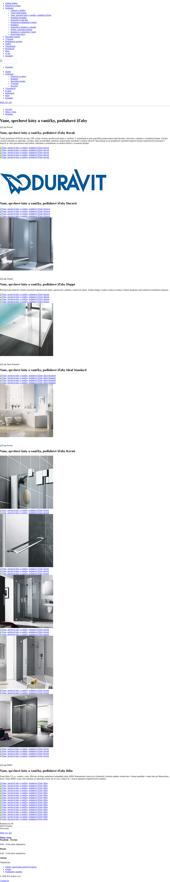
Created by (4, 881)
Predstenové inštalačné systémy (24, 22)
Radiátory (15, 25)
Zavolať (8, 109)
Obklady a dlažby (18, 10)
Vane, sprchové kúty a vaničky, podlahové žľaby (31, 15)
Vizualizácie (10, 46)
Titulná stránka (11, 3)
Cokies (8, 869)
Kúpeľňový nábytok (19, 20)
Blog (7, 51)
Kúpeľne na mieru (13, 6)
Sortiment (9, 8)
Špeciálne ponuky (12, 37)
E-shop (8, 91)
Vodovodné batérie (18, 13)
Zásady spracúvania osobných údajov (21, 867)
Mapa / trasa (5, 837)
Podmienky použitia (13, 872)
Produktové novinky (13, 41)
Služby (8, 44)
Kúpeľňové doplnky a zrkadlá (23, 27)
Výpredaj (9, 39)
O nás (7, 53)
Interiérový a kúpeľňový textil (23, 32)
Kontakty (9, 56)
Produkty (14, 79)
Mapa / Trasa (10, 112)
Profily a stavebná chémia (21, 29)
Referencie (9, 49)
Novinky (14, 86)
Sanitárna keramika (19, 17)
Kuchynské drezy (18, 34)
